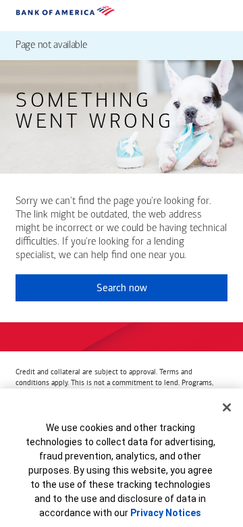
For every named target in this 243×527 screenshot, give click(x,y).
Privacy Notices (165, 512)
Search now (122, 288)
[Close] (227, 407)
